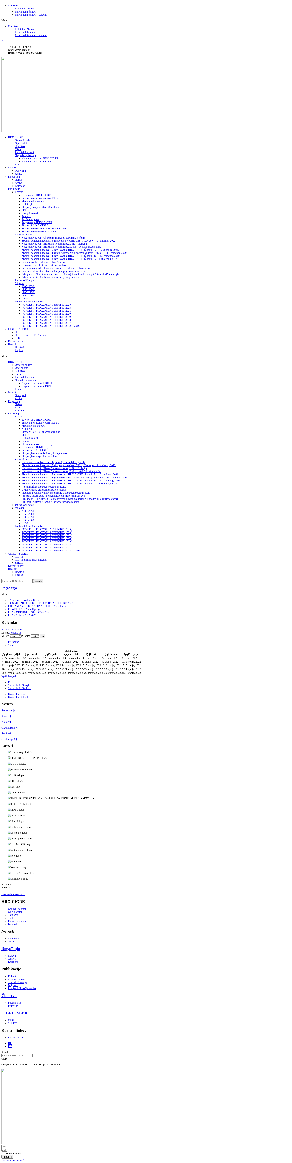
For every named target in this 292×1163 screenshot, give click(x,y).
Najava (18, 179)
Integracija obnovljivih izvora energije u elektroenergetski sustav (56, 268)
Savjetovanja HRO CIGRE (36, 195)
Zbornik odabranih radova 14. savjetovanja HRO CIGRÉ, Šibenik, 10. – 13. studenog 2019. (71, 255)
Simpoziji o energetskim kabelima (40, 231)
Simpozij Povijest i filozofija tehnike (41, 207)
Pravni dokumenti (24, 152)
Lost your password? (12, 1160)
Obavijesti (20, 170)
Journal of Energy (24, 280)
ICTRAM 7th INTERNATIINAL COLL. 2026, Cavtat (37, 606)
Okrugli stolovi (30, 213)
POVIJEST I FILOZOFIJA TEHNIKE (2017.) (47, 322)
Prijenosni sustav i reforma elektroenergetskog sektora (50, 277)
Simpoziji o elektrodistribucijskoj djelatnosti (45, 228)
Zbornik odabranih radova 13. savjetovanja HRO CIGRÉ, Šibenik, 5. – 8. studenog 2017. (70, 258)
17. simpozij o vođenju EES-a (24, 600)
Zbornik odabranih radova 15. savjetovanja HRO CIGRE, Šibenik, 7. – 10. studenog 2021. (70, 249)
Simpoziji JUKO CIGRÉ (35, 225)
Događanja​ (9, 588)
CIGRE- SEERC (15, 1013)
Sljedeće (12, 644)
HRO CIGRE (15, 137)
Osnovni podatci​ (23, 140)
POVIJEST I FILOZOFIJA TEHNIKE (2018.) (47, 319)
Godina (26, 635)
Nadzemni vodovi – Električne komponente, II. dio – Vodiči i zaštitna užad (61, 246)
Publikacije (14, 188)
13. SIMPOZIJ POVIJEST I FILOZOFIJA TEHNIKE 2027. (41, 603)
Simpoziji (6, 716)
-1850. (25, 298)
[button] (146, 20)
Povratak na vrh (13, 894)
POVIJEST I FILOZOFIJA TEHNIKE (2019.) (47, 316)
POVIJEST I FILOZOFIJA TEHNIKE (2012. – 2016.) (51, 325)
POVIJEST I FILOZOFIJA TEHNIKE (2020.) (47, 313)
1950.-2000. (28, 289)
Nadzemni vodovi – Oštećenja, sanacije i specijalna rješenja (53, 237)
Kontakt (19, 164)
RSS (10, 682)
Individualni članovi (25, 11)
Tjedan (12, 632)
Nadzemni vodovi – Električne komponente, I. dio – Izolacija (54, 243)
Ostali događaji (9, 739)
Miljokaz (19, 283)
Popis (11, 629)
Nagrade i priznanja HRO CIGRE (40, 158)
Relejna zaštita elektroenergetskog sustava (44, 262)
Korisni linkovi (16, 341)
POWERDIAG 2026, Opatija (24, 609)
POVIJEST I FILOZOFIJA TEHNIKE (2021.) (47, 310)
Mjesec (5, 635)
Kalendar (20, 185)
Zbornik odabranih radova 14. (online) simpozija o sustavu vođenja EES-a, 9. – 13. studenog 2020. (74, 252)
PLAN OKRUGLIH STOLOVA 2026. (29, 612)
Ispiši (8, 676)
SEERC (26, 210)
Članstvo (13, 5)
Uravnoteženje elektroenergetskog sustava (44, 265)
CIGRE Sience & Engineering (31, 335)
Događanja (14, 176)
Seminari (6, 733)
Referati (19, 191)
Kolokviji (6, 721)
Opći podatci (22, 143)
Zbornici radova (23, 234)
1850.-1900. (28, 295)
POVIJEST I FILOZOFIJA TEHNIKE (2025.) (47, 304)
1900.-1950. (28, 292)
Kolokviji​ (27, 204)
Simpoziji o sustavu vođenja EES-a (40, 198)
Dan (18, 632)
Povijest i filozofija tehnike (29, 301)
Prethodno (13, 641)
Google (19, 685)
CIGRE (19, 332)
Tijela (18, 149)
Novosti (12, 167)
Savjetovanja (8, 710)
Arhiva (18, 173)
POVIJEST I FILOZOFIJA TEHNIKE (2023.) (47, 307)
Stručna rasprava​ (30, 219)
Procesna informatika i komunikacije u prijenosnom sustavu (53, 271)
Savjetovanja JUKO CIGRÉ (37, 222)
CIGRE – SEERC (18, 329)
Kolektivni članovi (25, 8)
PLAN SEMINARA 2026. (22, 615)
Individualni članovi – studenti (31, 14)
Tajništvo (20, 146)
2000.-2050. (28, 286)
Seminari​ (26, 216)
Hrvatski (12, 344)
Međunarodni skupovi (33, 201)
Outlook (19, 688)
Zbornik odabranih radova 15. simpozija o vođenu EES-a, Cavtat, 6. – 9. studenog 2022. (69, 240)
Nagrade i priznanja (25, 155)
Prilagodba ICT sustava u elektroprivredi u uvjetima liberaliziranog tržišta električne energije (71, 274)
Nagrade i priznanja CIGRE (37, 161)
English (19, 350)
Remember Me (13, 1153)
